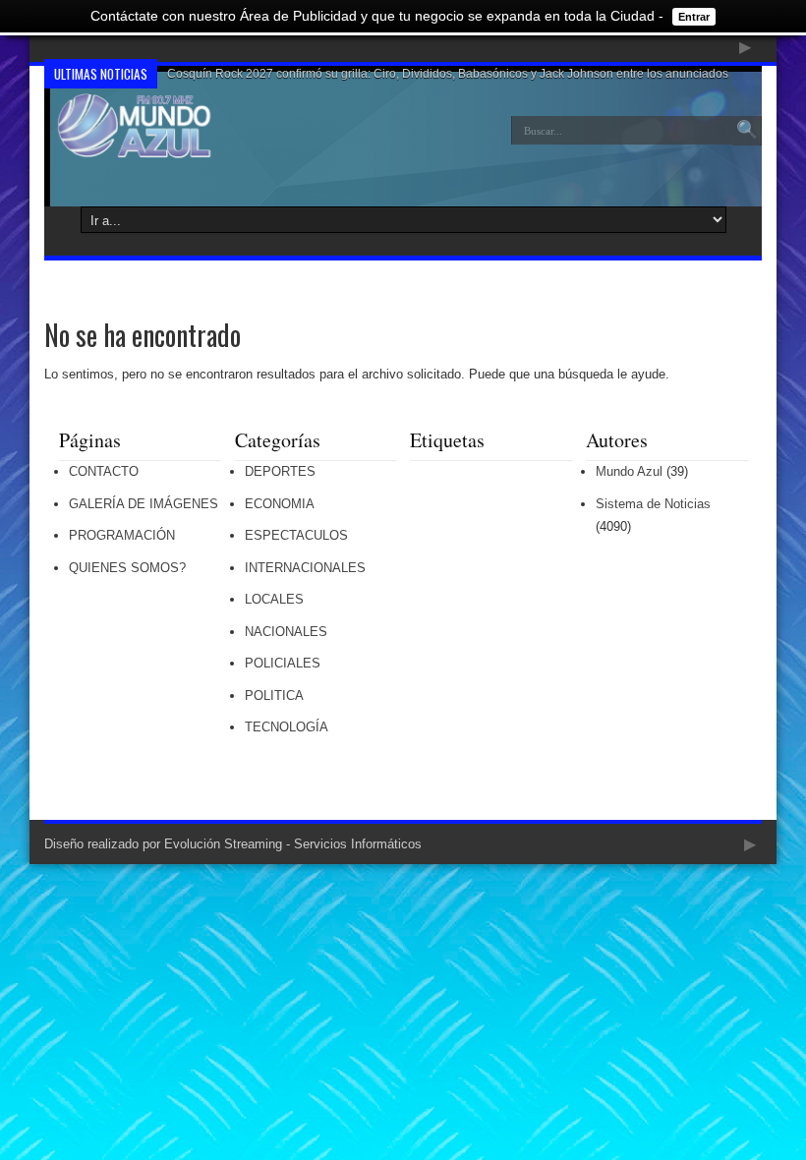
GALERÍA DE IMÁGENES (143, 503)
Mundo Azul (629, 471)
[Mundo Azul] (135, 144)
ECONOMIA (280, 503)
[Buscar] (747, 130)
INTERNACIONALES (305, 567)
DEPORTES (280, 471)
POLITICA (274, 695)
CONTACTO (104, 471)
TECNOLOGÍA (286, 727)
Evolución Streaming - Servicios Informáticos (293, 844)
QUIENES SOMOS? (127, 567)
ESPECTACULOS (296, 535)
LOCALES (274, 599)
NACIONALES (286, 631)
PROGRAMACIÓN (122, 535)
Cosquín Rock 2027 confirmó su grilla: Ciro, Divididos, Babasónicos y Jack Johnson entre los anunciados (447, 74)
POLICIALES (282, 663)
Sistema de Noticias (653, 503)
